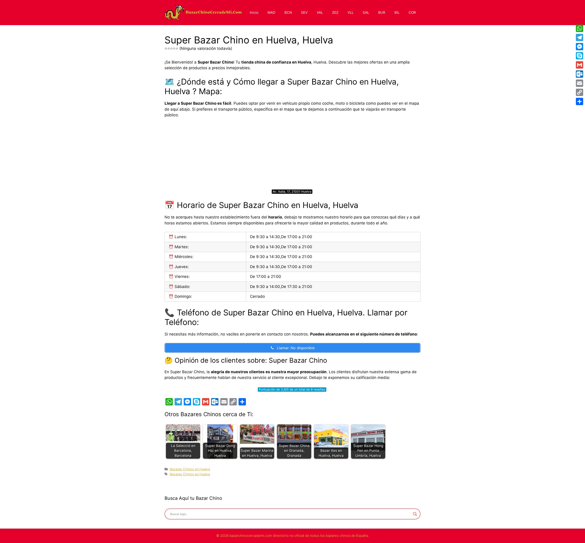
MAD (271, 12)
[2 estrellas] (168, 48)
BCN (288, 12)
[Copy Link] (579, 92)
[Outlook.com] (579, 74)
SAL (366, 12)
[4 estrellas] (174, 48)
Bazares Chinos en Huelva (190, 469)
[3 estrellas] (171, 48)
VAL (320, 12)
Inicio (254, 12)
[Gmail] (579, 64)
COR (412, 12)
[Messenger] (579, 46)
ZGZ (335, 12)
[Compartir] (579, 101)
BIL (396, 12)
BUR (381, 12)
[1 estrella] (166, 48)
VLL (351, 12)
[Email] (579, 83)
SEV (304, 12)
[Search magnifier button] (415, 514)
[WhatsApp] (579, 28)
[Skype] (579, 55)
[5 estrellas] (177, 48)
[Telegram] (579, 37)
